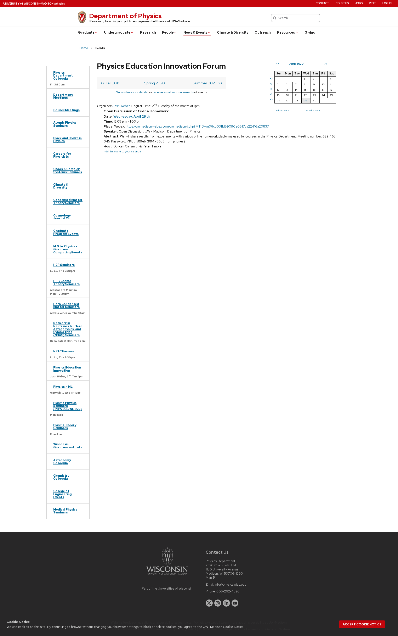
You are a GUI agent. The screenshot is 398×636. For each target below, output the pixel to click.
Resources (286, 32)
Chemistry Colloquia (61, 477)
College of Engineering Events (62, 494)
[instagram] (217, 603)
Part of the (167, 588)
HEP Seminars (64, 265)
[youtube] (235, 603)
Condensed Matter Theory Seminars (68, 201)
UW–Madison (28, 3)
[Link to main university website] (167, 575)
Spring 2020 (154, 83)
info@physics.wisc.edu (230, 584)
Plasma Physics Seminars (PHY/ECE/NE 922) (67, 406)
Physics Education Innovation (67, 368)
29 (305, 100)
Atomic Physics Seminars (64, 123)
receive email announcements (173, 92)
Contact (322, 3)
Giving (310, 32)
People (168, 32)
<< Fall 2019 (110, 83)
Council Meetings (66, 110)
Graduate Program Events (66, 232)
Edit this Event (313, 110)
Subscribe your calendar (132, 92)
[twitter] (209, 603)
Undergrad (117, 32)
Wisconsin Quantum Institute (67, 445)
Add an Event (283, 110)
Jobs (359, 3)
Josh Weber (121, 106)
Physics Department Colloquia (63, 75)
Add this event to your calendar (123, 151)
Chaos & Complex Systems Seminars (67, 170)
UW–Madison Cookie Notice (223, 627)
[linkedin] (226, 603)
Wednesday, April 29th (131, 116)
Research (148, 32)
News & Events (195, 32)
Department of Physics (125, 15)
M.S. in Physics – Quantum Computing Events (67, 249)
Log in (387, 3)
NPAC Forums (63, 351)
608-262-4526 (227, 591)
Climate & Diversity (232, 32)
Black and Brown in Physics (67, 139)
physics (60, 3)
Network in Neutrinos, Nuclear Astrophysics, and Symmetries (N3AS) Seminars (67, 329)
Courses (342, 3)
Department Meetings (63, 96)
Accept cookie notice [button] (362, 624)
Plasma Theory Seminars (64, 426)
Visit (372, 3)
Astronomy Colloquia (62, 461)
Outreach (263, 32)
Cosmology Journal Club (63, 216)
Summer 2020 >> (208, 83)
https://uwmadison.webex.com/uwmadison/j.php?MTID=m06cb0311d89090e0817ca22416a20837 (197, 126)
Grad (86, 32)
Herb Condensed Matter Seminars (66, 305)
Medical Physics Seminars (65, 510)
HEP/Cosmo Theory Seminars (66, 282)
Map (209, 578)
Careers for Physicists (62, 155)
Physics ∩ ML (63, 387)
